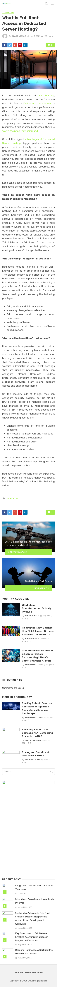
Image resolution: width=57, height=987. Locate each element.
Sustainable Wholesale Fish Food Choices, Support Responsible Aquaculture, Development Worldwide (32, 918)
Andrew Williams (34, 665)
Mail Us (18, 972)
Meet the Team (34, 972)
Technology (8, 12)
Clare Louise (19, 36)
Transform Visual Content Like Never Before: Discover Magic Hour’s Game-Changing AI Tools (37, 655)
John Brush (31, 639)
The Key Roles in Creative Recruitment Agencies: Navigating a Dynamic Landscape (37, 708)
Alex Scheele (32, 616)
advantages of (34, 139)
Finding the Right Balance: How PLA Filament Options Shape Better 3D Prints (38, 631)
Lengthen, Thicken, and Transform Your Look (34, 887)
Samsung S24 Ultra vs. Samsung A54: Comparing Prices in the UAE (37, 733)
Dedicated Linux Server (37, 103)
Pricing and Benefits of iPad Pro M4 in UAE (35, 754)
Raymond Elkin (32, 760)
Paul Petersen (33, 740)
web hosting (46, 95)
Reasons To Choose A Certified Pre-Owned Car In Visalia (34, 952)
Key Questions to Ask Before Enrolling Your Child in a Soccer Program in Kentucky (31, 937)
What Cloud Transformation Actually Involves (37, 608)
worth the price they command (20, 131)
